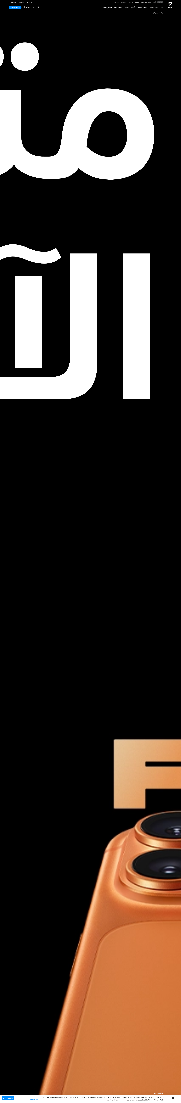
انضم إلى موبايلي (15, 7)
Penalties (116, 2)
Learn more (35, 1099)
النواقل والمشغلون (146, 2)
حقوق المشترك (13, 2)
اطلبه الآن (159, 1093)
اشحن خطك (29, 2)
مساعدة (137, 2)
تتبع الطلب (21, 2)
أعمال (154, 2)
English (27, 7)
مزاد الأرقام (124, 2)
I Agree (10, 1098)
